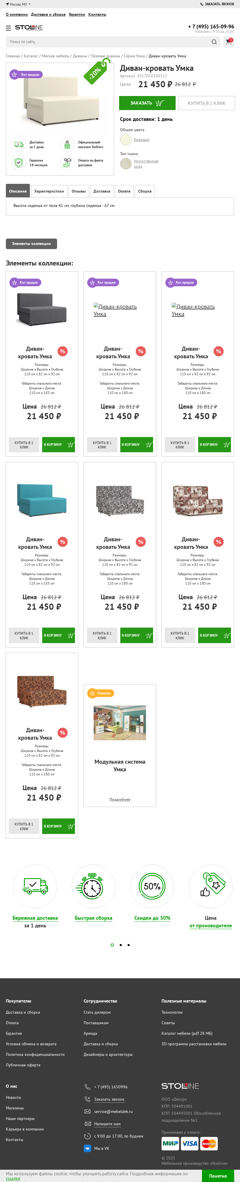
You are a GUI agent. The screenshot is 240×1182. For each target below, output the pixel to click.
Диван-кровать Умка (35, 352)
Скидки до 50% (152, 917)
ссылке (13, 1178)
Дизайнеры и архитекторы (108, 1054)
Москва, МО (18, 4)
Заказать (141, 103)
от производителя (211, 925)
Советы (168, 1022)
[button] (112, 945)
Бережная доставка (35, 917)
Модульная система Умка (120, 765)
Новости (13, 1097)
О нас (11, 1086)
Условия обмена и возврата (31, 1043)
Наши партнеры (20, 1118)
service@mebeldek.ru (113, 1111)
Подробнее (119, 799)
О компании (17, 14)
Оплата (12, 1022)
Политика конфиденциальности (35, 1054)
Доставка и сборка (48, 14)
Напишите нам (107, 1123)
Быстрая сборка (93, 917)
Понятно (218, 1176)
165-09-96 (211, 26)
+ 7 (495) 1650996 (111, 1087)
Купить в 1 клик (207, 103)
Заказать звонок (219, 4)
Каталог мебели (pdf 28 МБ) (187, 1033)
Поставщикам (96, 1022)
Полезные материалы (184, 1001)
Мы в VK (101, 1148)
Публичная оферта (23, 1065)
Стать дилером (97, 1012)
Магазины (15, 1108)
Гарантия (14, 1033)
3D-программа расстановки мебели (194, 1043)
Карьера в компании (25, 1129)
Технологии (172, 1012)
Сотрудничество (100, 1001)
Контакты (97, 14)
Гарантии (77, 14)
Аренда (90, 1033)
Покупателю (18, 1001)
